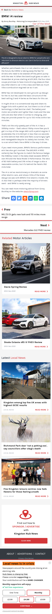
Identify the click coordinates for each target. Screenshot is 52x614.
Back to (13, 10)
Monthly (38, 592)
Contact (40, 553)
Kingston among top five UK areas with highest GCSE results (25, 404)
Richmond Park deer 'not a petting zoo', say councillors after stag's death (25, 447)
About (10, 553)
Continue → (26, 606)
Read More (40, 291)
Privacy (21, 558)
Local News (9, 410)
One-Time (14, 592)
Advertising (24, 553)
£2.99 (10, 599)
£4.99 (26, 599)
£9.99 (42, 599)
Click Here (26, 541)
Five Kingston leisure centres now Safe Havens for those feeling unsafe (25, 490)
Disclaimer (29, 558)
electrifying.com (31, 191)
